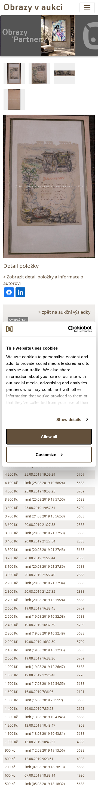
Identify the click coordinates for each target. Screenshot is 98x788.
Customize (46, 454)
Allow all (49, 436)
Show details (68, 419)
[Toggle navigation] (87, 7)
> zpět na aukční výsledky (64, 312)
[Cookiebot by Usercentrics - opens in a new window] (69, 328)
